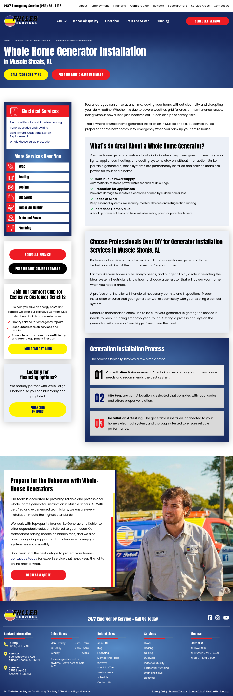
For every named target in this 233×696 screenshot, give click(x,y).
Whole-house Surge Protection (30, 142)
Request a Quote (38, 575)
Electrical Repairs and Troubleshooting (36, 122)
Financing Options (38, 409)
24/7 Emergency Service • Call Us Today (123, 619)
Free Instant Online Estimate (81, 74)
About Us (102, 643)
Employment (100, 6)
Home (7, 40)
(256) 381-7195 (20, 646)
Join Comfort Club (38, 348)
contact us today (24, 558)
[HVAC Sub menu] (66, 21)
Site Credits (212, 691)
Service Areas (200, 6)
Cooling (148, 653)
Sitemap (224, 691)
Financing (119, 6)
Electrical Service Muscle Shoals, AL (33, 40)
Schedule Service (208, 21)
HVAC (58, 21)
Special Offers (177, 6)
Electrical (112, 21)
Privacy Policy (159, 691)
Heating (148, 648)
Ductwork (149, 658)
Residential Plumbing (156, 668)
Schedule (102, 677)
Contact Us (221, 6)
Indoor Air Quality (85, 21)
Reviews (158, 6)
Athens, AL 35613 (20, 674)
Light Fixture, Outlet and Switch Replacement (30, 134)
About (83, 6)
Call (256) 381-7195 (26, 74)
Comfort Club (139, 6)
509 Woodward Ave (22, 657)
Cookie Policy (196, 691)
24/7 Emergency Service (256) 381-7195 (32, 6)
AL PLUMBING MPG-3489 (205, 653)
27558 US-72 (17, 670)
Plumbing (162, 21)
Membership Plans (108, 658)
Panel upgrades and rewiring (29, 128)
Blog (99, 648)
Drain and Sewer (137, 21)
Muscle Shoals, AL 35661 (24, 660)
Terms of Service (178, 691)
